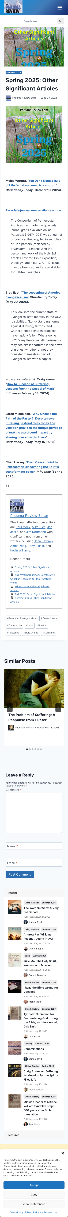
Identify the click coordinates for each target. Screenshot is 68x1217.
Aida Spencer (36, 1089)
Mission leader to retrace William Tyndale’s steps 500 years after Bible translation (40, 1108)
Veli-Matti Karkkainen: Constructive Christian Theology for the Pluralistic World (32, 578)
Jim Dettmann (36, 532)
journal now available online (33, 210)
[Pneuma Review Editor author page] (8, 98)
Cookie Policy (16, 1212)
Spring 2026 (48, 1066)
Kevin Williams (20, 550)
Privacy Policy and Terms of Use (41, 1212)
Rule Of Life (31, 632)
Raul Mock (23, 527)
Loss (29, 625)
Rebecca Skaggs (24, 727)
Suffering (49, 632)
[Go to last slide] (10, 707)
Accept (34, 1185)
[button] (63, 1153)
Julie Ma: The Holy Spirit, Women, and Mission (40, 963)
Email (12, 863)
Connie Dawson (37, 975)
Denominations (34, 1049)
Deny (34, 1194)
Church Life (14, 625)
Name (12, 846)
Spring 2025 (13, 72)
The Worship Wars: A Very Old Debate (41, 910)
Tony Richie (36, 546)
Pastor (41, 625)
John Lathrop (43, 541)
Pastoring (13, 632)
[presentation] (34, 688)
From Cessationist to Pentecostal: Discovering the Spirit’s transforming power (32, 467)
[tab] (27, 749)
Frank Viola (35, 1001)
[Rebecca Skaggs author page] (11, 727)
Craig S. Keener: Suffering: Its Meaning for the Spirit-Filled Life (41, 1075)
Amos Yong (18, 546)
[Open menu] (60, 7)
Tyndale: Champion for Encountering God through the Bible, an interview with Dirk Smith (41, 1020)
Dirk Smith (34, 1036)
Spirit (27, 956)
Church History (32, 1009)
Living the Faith (32, 903)
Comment (14, 789)
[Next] (58, 707)
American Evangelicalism (22, 618)
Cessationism (49, 618)
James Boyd (35, 922)
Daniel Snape (36, 948)
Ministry (28, 1043)
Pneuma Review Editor (24, 97)
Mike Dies (39, 527)
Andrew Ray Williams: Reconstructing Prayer (38, 936)
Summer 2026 (49, 903)
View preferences (34, 1204)
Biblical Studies (32, 982)
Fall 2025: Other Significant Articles (35, 594)
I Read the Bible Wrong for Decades (41, 989)
